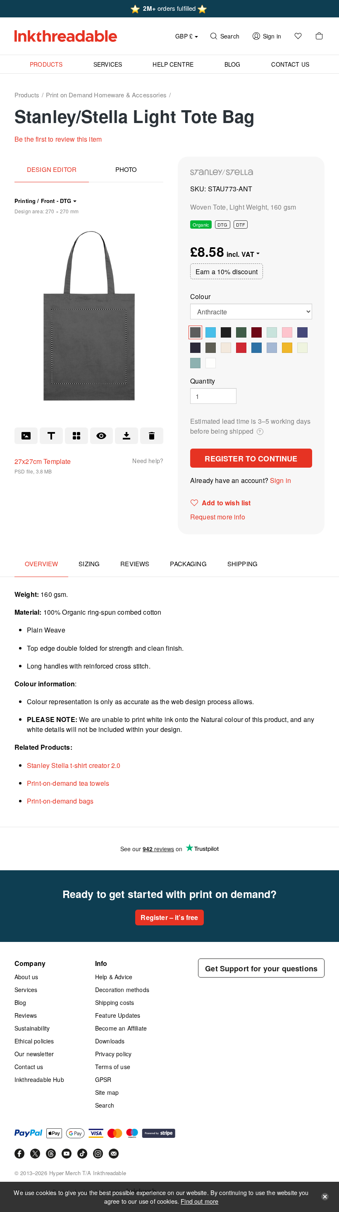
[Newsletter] (114, 1153)
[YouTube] (66, 1153)
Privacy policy (113, 1054)
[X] (35, 1153)
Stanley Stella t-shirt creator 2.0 (73, 765)
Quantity (202, 381)
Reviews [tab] (134, 563)
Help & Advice (113, 977)
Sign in (280, 480)
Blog (20, 1002)
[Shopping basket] (319, 36)
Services (25, 989)
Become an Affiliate (121, 1028)
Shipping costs (114, 1002)
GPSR (103, 1079)
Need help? (147, 460)
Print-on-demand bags (60, 801)
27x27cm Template (42, 461)
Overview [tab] (41, 563)
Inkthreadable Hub (39, 1079)
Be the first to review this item (58, 139)
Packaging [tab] (188, 563)
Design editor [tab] (51, 169)
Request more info (217, 516)
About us (26, 977)
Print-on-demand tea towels (68, 783)
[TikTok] (82, 1153)
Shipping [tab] (242, 563)
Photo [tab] (126, 169)
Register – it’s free (169, 917)
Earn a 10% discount (227, 271)
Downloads (109, 1041)
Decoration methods (122, 989)
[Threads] (51, 1153)
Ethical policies (34, 1041)
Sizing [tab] (89, 563)
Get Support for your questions (261, 968)
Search (104, 1105)
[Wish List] (298, 36)
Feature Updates (117, 1015)
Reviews (25, 1015)
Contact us (28, 1066)
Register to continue (251, 458)
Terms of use (112, 1066)
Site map (107, 1092)
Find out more (199, 1201)
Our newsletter (34, 1054)
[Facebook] (19, 1153)
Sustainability (32, 1028)
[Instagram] (98, 1153)
